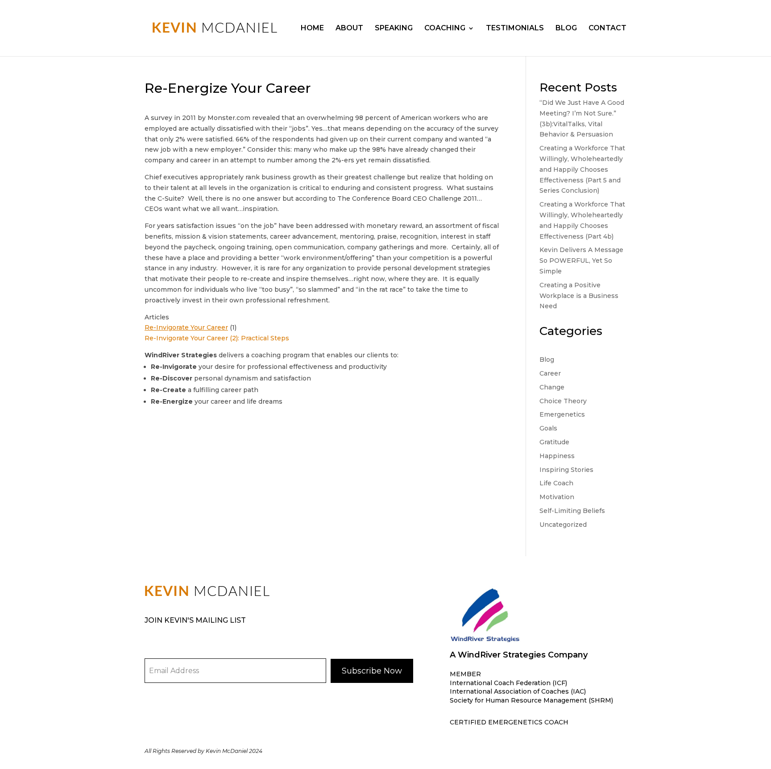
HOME (312, 28)
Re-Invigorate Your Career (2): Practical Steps (217, 338)
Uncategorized (563, 525)
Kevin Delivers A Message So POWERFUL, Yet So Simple (581, 260)
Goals (548, 428)
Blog (546, 360)
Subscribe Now (372, 671)
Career (550, 373)
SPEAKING (394, 28)
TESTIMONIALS (515, 28)
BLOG (566, 28)
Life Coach (556, 483)
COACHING (444, 28)
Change (551, 387)
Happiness (557, 456)
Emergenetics (562, 414)
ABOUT (349, 28)
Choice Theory (563, 401)
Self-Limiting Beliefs (572, 511)
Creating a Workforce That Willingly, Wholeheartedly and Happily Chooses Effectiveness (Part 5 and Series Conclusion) (582, 169)
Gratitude (554, 442)
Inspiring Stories (566, 470)
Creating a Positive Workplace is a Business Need (578, 295)
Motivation (556, 497)
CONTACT (607, 28)
